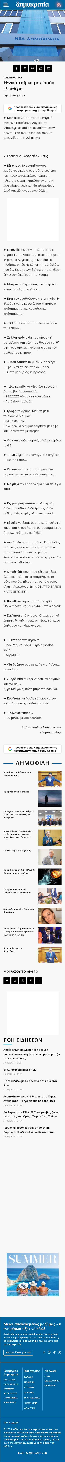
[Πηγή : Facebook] (50, 916)
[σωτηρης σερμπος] (50, 935)
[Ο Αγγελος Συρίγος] (50, 955)
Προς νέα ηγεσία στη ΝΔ (16, 792)
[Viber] (32, 68)
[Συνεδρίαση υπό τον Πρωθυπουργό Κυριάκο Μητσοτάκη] (50, 896)
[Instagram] (49, 1352)
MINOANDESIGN (38, 1453)
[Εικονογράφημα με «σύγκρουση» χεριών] (50, 877)
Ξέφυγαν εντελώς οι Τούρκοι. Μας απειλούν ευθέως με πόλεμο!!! (18, 814)
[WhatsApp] (40, 68)
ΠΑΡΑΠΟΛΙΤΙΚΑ (12, 78)
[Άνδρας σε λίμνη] (50, 798)
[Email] (48, 68)
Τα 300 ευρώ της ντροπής (17, 850)
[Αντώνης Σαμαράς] (50, 838)
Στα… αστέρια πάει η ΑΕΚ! (20, 1070)
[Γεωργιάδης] (50, 779)
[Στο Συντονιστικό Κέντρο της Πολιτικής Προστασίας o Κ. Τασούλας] (50, 857)
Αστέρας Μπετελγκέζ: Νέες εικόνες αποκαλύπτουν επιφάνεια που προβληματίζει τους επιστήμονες (31, 1054)
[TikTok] (54, 1352)
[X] (24, 68)
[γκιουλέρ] (50, 818)
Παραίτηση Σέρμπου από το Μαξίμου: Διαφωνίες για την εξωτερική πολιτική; (18, 932)
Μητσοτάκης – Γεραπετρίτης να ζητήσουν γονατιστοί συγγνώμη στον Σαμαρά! (18, 834)
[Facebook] (16, 68)
